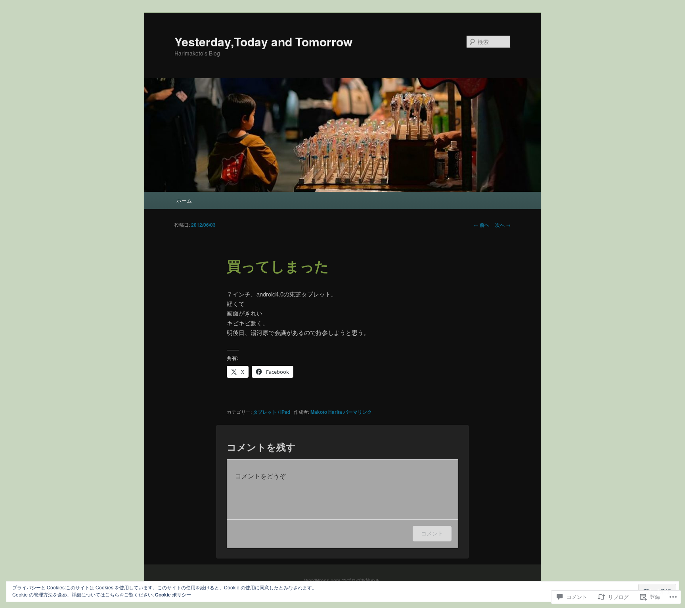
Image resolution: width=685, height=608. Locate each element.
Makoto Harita (326, 411)
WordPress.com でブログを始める (342, 580)
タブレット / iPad (271, 411)
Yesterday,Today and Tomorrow (263, 41)
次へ (503, 224)
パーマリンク (357, 411)
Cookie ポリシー (173, 594)
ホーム (184, 200)
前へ (481, 224)
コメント (432, 533)
